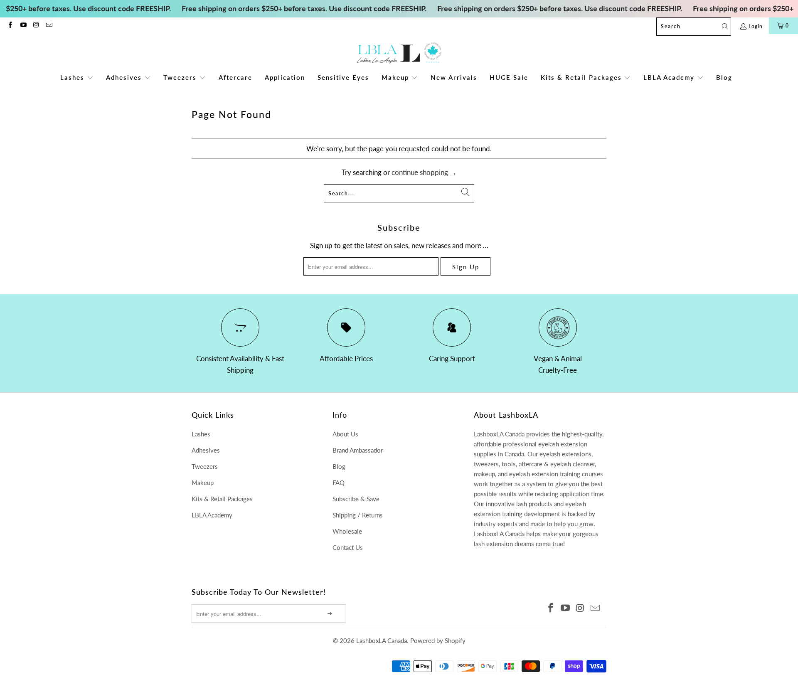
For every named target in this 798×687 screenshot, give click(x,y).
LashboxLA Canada (381, 640)
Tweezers (205, 466)
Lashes (201, 434)
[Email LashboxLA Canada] (48, 25)
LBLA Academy (212, 515)
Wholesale (347, 531)
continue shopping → (424, 172)
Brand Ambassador (357, 450)
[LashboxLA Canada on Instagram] (35, 25)
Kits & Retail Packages (222, 498)
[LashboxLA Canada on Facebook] (9, 25)
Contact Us (347, 547)
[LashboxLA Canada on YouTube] (22, 25)
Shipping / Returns (357, 515)
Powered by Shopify (438, 640)
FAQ (338, 482)
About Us (345, 434)
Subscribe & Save (355, 498)
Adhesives (206, 450)
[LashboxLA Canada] (399, 53)
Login (756, 26)
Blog (338, 466)
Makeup (203, 482)
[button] (77, 78)
